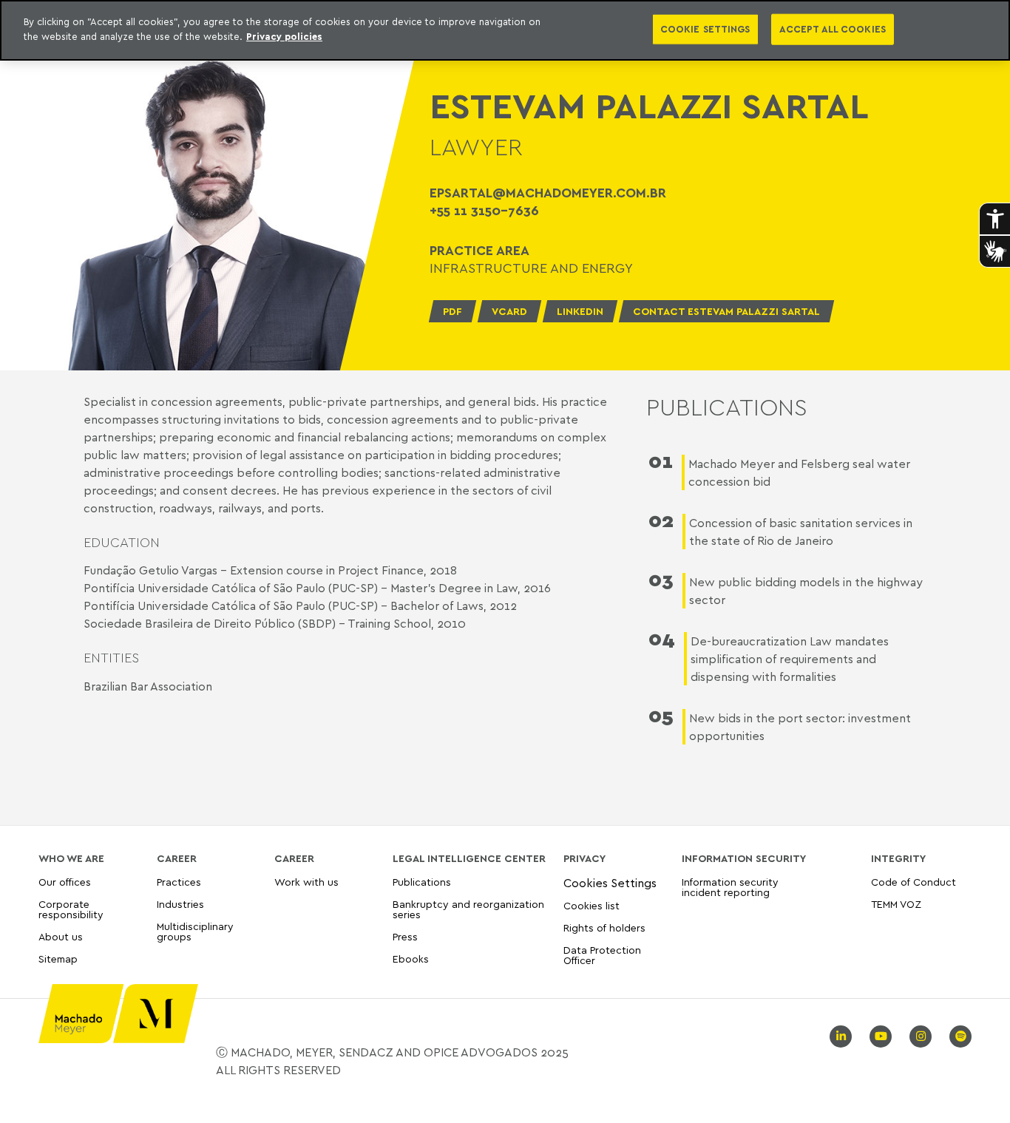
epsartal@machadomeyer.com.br (548, 192)
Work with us (306, 882)
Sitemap (58, 959)
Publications (422, 882)
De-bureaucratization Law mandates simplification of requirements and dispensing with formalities (790, 659)
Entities (111, 657)
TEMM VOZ (896, 904)
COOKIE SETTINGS (705, 29)
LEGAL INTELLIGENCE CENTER (469, 858)
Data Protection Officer (602, 954)
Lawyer (476, 146)
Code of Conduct (913, 882)
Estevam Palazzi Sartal (649, 105)
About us (60, 936)
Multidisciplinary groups (195, 931)
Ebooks (411, 958)
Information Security (744, 858)
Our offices (64, 882)
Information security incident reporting (730, 887)
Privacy (584, 858)
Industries (180, 904)
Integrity (898, 858)
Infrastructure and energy (531, 267)
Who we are (71, 858)
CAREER (177, 858)
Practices (179, 882)
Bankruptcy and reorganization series (468, 909)
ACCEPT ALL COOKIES (832, 29)
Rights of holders (604, 927)
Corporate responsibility (71, 909)
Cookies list (591, 905)
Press (405, 936)
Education (122, 542)
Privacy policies (284, 36)
